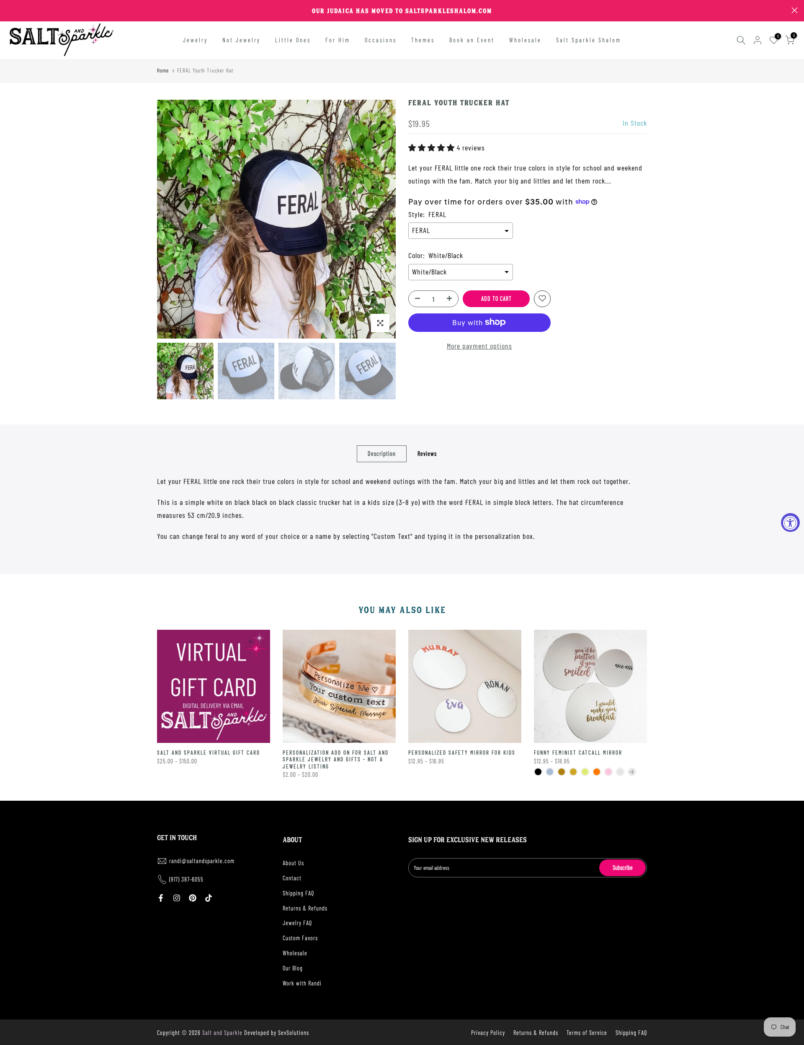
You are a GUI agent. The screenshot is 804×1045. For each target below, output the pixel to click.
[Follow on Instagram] (176, 898)
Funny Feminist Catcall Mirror (578, 752)
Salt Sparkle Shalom (588, 40)
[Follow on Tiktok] (208, 898)
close (9, 10)
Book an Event (472, 40)
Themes (423, 40)
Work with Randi (302, 983)
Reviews (427, 453)
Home (163, 70)
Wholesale (525, 40)
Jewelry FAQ (297, 922)
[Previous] (171, 219)
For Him (337, 40)
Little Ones (293, 40)
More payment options (479, 345)
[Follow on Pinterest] (192, 898)
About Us (293, 863)
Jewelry (195, 40)
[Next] (381, 219)
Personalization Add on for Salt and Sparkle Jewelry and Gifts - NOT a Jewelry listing (336, 759)
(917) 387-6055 (186, 879)
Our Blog (293, 968)
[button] (432, 147)
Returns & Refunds (305, 908)
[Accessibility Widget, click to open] (790, 522)
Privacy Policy (488, 1032)
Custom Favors (300, 938)
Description (382, 453)
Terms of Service (587, 1032)
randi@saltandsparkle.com (201, 860)
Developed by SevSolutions (276, 1032)
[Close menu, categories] (131, 10)
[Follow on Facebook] (161, 898)
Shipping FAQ (298, 893)
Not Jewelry (241, 40)
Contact (292, 878)
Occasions (381, 40)
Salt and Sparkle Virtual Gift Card (208, 752)
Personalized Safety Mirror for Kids (461, 752)
